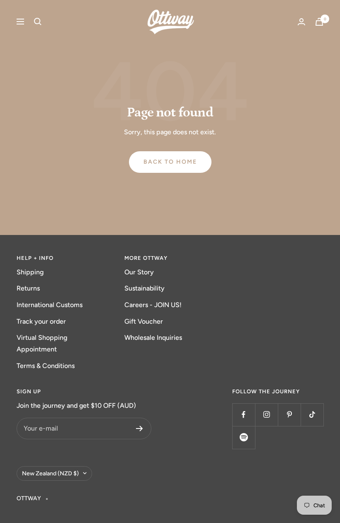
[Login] (301, 21)
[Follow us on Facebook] (243, 414)
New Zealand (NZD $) (50, 473)
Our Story (139, 272)
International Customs (50, 305)
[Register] (139, 428)
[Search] (37, 21)
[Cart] (319, 22)
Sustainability (144, 288)
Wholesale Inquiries (153, 337)
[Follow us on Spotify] (243, 437)
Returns (28, 288)
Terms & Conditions (46, 366)
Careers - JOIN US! (153, 305)
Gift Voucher (143, 321)
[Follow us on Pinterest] (289, 414)
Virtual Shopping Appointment (42, 343)
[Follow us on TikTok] (312, 414)
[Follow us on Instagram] (266, 414)
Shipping (30, 272)
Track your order (41, 321)
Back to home (170, 161)
